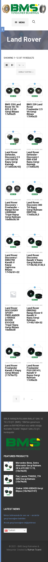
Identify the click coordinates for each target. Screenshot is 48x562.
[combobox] (21, 65)
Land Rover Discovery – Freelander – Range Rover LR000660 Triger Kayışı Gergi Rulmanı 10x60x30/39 (13, 211)
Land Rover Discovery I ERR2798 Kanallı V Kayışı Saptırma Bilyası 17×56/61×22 (12, 263)
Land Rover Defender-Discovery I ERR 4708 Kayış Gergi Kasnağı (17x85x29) (33, 159)
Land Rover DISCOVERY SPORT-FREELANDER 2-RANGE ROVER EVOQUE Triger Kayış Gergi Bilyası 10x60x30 (12, 319)
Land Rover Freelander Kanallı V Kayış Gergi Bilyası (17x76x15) (13, 370)
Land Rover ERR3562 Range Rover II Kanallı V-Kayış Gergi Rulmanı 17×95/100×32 (34, 315)
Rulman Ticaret (34, 549)
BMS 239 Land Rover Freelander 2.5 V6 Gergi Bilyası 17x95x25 (35, 110)
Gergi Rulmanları (13, 102)
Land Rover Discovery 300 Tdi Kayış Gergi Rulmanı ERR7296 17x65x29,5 (34, 208)
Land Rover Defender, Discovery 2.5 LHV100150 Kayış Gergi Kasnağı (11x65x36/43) (13, 159)
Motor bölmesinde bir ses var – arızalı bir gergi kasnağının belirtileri (21, 517)
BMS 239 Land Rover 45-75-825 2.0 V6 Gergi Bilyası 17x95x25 (13, 109)
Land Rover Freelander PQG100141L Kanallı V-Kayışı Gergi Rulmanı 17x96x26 (34, 372)
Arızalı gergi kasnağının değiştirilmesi (20, 523)
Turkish (11, 530)
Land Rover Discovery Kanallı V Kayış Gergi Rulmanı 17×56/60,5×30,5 (36, 260)
